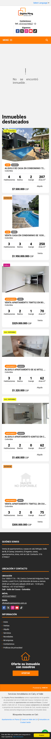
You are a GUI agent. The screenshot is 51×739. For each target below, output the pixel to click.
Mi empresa (8, 640)
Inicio (5, 622)
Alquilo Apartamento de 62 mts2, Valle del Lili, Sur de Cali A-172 (25, 370)
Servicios (7, 633)
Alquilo (6, 629)
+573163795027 (26, 24)
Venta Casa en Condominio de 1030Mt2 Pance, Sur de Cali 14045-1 (25, 235)
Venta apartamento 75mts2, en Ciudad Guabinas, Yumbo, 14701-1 (25, 504)
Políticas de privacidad (12, 648)
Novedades (8, 637)
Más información (18, 737)
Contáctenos (8, 644)
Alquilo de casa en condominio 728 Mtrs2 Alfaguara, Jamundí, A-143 (25, 168)
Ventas (6, 626)
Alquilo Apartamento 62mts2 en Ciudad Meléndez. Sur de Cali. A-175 (25, 437)
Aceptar (41, 735)
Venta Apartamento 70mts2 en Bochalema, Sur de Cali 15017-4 (25, 303)
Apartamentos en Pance (11, 719)
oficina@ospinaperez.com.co (14, 603)
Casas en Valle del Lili (29, 719)
